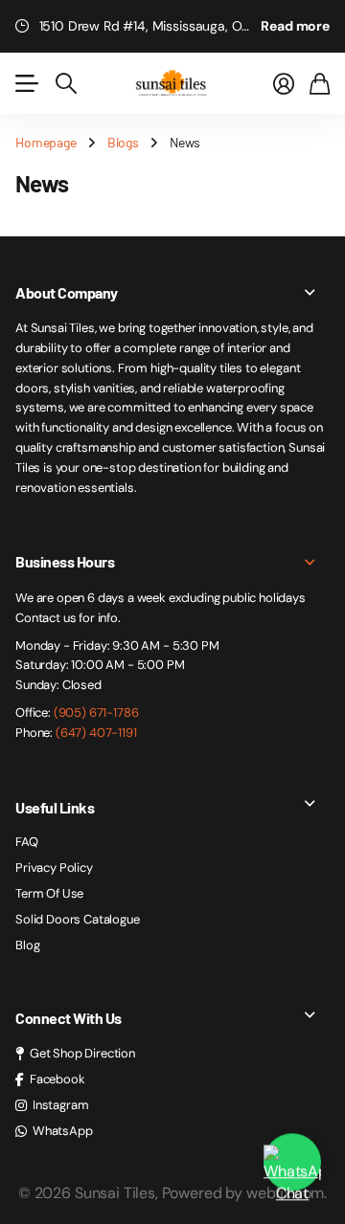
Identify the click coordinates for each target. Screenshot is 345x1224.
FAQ (26, 842)
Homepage (46, 142)
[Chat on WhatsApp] (292, 1162)
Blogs (123, 142)
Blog (27, 945)
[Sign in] (283, 83)
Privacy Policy (54, 867)
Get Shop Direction (82, 1053)
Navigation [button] (25, 83)
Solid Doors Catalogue (77, 919)
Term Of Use (49, 893)
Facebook (57, 1079)
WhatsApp (63, 1131)
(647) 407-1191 (96, 732)
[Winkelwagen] (320, 83)
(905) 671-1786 (96, 712)
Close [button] (172, 293)
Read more (295, 25)
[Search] (66, 83)
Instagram (61, 1105)
